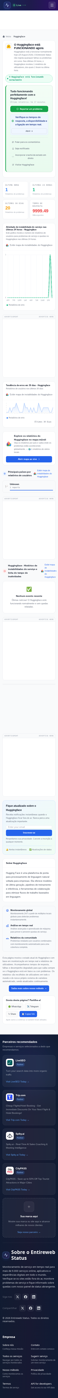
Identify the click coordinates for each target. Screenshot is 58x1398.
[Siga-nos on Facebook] (26, 1297)
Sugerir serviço (39, 1356)
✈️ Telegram (33, 1006)
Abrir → (29, 131)
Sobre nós (8, 1345)
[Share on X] (22, 1308)
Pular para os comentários (27, 142)
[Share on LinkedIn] (39, 1308)
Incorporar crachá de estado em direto (30, 156)
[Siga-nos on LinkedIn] (34, 1297)
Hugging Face (13, 873)
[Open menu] (52, 5)
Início (8, 36)
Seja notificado (22, 148)
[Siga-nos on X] (18, 1297)
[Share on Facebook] (31, 1308)
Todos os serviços (12, 1356)
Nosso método (11, 1369)
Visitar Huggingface (24, 164)
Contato (35, 1345)
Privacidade (37, 1369)
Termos (7, 1383)
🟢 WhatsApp (14, 1006)
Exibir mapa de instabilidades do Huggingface (31, 245)
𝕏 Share (12, 1014)
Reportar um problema (31, 109)
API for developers (41, 1383)
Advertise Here (46, 317)
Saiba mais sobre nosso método (27, 988)
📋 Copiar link (28, 1014)
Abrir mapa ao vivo (27, 459)
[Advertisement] (29, 20)
